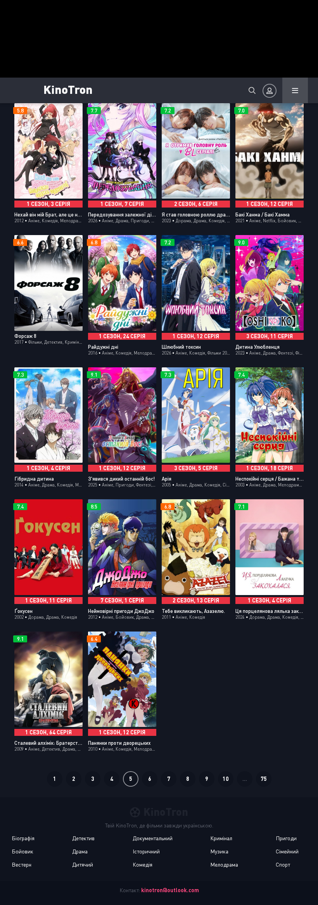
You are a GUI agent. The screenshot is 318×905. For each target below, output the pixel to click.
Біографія (23, 838)
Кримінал (221, 838)
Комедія (142, 864)
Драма (80, 851)
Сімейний (287, 851)
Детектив (83, 838)
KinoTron (68, 89)
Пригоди (286, 838)
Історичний (146, 851)
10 (226, 778)
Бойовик (22, 851)
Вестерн (21, 864)
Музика (219, 851)
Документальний (153, 838)
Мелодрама (224, 864)
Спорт (283, 864)
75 (264, 778)
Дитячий (82, 864)
